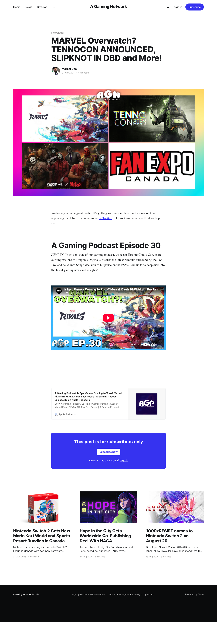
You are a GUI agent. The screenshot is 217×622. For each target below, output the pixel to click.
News (28, 7)
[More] (53, 7)
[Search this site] (168, 7)
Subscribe (195, 7)
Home (16, 7)
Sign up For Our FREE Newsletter (88, 594)
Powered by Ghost (194, 594)
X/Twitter (105, 218)
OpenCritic (149, 594)
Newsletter (57, 32)
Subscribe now (108, 451)
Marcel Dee (69, 68)
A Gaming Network (108, 6)
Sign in (178, 7)
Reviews (42, 7)
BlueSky (136, 594)
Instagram (124, 594)
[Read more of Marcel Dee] (55, 70)
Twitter (112, 594)
